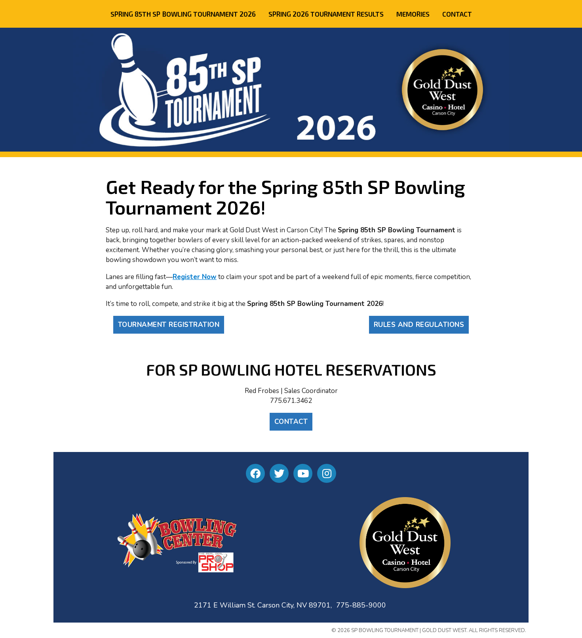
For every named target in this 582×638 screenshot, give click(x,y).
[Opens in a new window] (255, 473)
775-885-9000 (361, 605)
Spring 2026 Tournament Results (326, 14)
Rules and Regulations (419, 324)
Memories (413, 14)
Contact (457, 14)
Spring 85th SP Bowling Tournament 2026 (183, 14)
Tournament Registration (169, 324)
